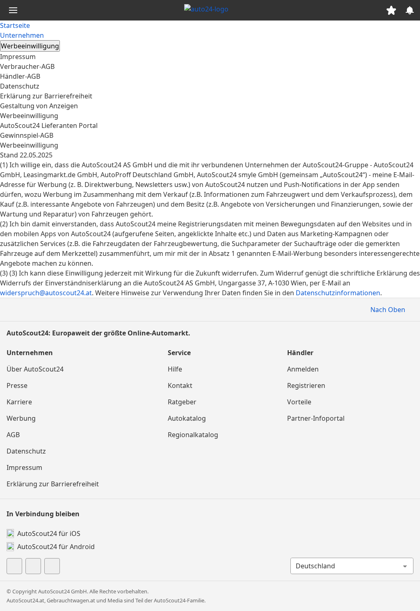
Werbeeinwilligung (29, 115)
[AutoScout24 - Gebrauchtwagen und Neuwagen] (210, 10)
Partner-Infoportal (316, 418)
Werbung (21, 418)
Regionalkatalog (193, 434)
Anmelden (303, 369)
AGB (13, 434)
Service (179, 352)
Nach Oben (387, 309)
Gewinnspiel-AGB (26, 135)
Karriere (19, 401)
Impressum (18, 56)
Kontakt (180, 385)
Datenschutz (19, 86)
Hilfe (175, 369)
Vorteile (299, 401)
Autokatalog (187, 418)
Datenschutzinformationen (338, 292)
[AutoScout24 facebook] (14, 566)
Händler (300, 352)
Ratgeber (182, 401)
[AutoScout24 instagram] (52, 566)
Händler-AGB (20, 76)
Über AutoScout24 (35, 369)
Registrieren (306, 385)
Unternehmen (22, 35)
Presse (17, 385)
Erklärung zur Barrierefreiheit (46, 95)
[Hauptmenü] (13, 10)
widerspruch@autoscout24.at (46, 292)
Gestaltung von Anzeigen (39, 105)
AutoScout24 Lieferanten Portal (49, 125)
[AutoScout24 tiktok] (33, 566)
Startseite (15, 25)
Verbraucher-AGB (27, 66)
